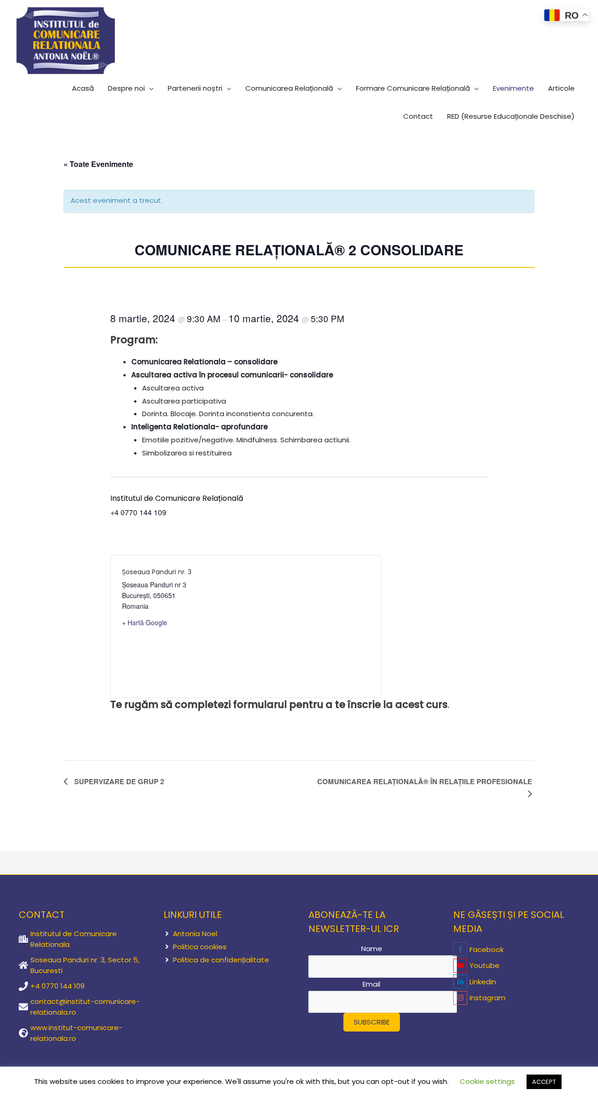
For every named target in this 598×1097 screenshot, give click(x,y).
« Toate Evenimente (98, 164)
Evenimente (513, 88)
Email (371, 984)
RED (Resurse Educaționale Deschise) (511, 116)
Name (371, 948)
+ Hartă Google (144, 622)
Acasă (83, 88)
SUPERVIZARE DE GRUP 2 (118, 781)
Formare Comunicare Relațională (413, 88)
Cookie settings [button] (487, 1081)
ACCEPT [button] (544, 1081)
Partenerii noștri (195, 88)
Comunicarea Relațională (289, 88)
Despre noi (126, 88)
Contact (418, 116)
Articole (561, 88)
